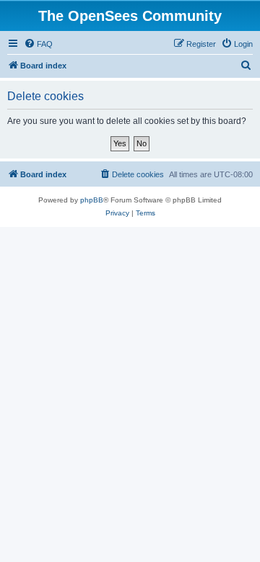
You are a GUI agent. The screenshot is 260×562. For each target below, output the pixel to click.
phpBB (91, 200)
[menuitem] (38, 44)
